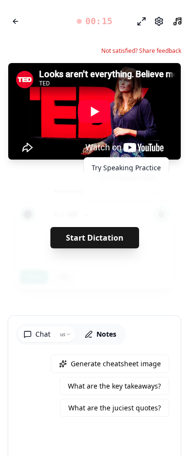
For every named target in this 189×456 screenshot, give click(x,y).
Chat (42, 334)
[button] (94, 21)
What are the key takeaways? (114, 386)
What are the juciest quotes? (114, 407)
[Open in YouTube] (138, 78)
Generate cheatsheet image (116, 363)
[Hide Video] (165, 78)
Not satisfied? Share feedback (141, 51)
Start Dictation (95, 237)
